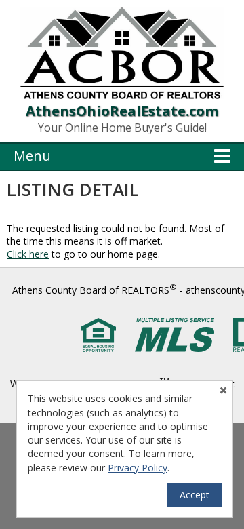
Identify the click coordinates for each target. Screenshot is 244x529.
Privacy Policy (137, 467)
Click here (28, 254)
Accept (194, 494)
